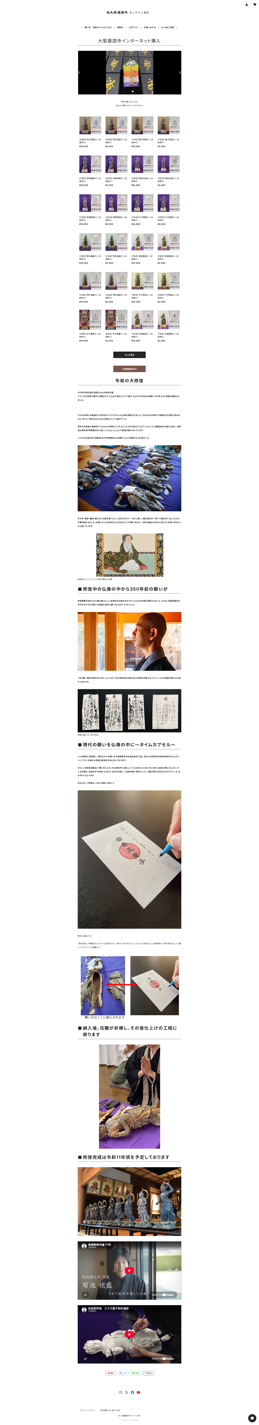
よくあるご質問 (167, 27)
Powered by (126, 1420)
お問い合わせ (150, 27)
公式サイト (133, 27)
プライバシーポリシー (88, 1410)
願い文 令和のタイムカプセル (98, 27)
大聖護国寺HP (129, 369)
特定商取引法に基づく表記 (110, 1410)
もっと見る (129, 354)
